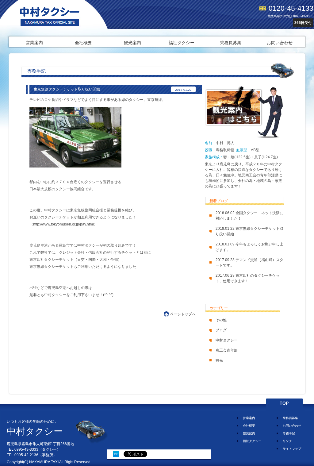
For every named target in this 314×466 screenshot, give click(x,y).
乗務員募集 (230, 42)
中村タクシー (227, 340)
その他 (221, 320)
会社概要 (83, 42)
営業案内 (34, 42)
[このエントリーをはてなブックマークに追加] (116, 456)
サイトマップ (292, 448)
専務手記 (289, 433)
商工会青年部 (227, 350)
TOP (284, 403)
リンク (287, 441)
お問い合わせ (280, 42)
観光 (219, 360)
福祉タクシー (181, 42)
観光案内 (132, 42)
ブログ (221, 330)
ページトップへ (183, 314)
